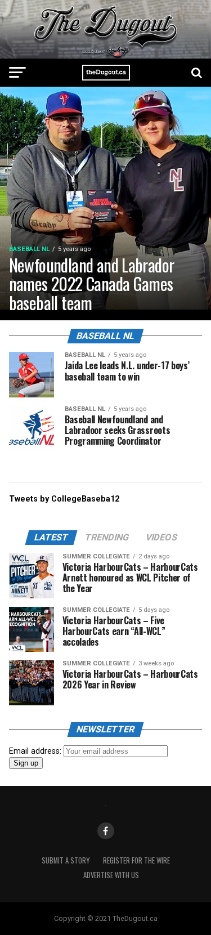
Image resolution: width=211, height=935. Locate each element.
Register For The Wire (136, 860)
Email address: (36, 751)
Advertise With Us (111, 875)
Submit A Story (65, 860)
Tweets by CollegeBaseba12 (64, 499)
